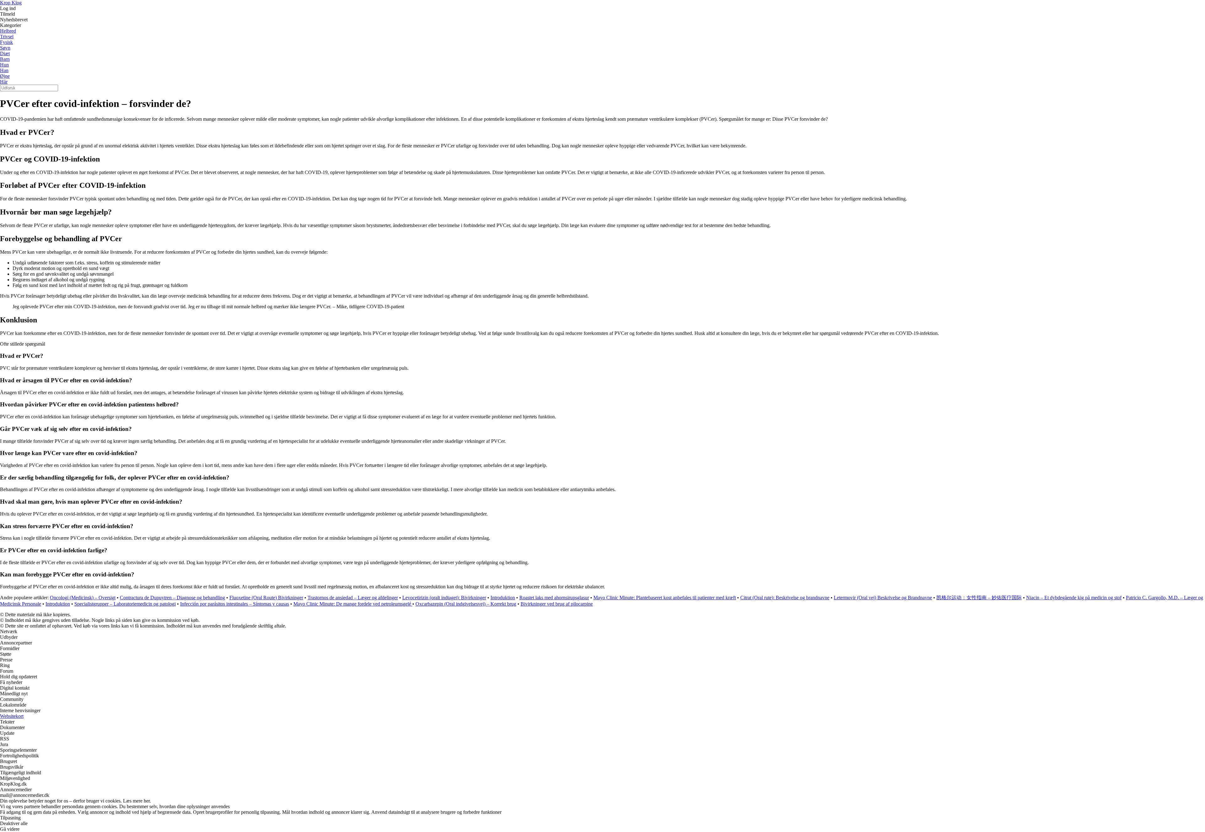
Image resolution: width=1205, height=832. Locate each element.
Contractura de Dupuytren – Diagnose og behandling (172, 597)
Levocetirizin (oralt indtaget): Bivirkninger (444, 597)
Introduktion (502, 597)
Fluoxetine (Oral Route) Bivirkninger (266, 597)
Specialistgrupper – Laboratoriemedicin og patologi (125, 604)
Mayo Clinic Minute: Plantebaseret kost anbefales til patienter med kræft (664, 597)
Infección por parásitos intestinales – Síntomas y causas (234, 604)
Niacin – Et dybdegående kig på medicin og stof (1074, 597)
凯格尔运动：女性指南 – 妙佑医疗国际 (979, 597)
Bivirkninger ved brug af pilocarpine (557, 604)
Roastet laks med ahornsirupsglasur (554, 597)
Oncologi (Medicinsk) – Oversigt (82, 597)
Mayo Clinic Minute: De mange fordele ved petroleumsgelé (352, 604)
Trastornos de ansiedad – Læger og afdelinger (353, 597)
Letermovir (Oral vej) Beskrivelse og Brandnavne (883, 597)
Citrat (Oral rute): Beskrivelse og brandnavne (784, 597)
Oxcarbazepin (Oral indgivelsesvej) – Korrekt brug (465, 604)
